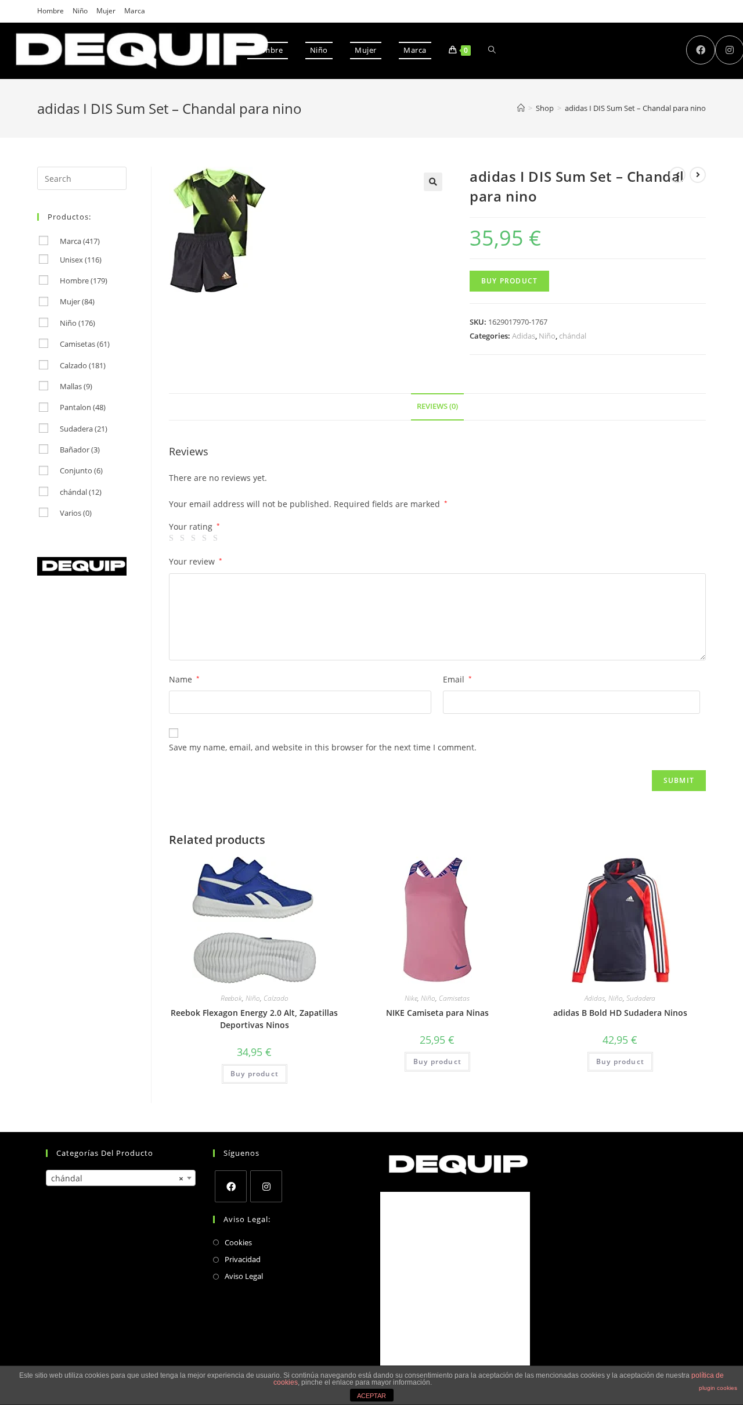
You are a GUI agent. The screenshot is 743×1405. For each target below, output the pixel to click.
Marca (134, 11)
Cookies (238, 1242)
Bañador (80, 449)
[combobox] (121, 1178)
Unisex (81, 259)
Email (457, 679)
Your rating (194, 527)
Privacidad (243, 1259)
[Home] (521, 108)
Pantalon (83, 407)
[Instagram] (266, 1186)
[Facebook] (231, 1186)
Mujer (106, 11)
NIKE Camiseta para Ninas (437, 1012)
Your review (195, 561)
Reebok (231, 998)
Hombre (50, 11)
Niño (80, 11)
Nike (411, 998)
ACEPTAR (371, 1395)
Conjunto (81, 470)
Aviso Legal (244, 1276)
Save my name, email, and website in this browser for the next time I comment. (323, 747)
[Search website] (491, 50)
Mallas (76, 386)
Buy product (509, 281)
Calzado (276, 998)
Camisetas (454, 998)
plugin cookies (718, 1388)
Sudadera (640, 998)
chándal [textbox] (117, 1178)
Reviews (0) (437, 406)
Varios (76, 513)
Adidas (523, 335)
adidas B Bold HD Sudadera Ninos (620, 1012)
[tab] (437, 407)
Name (184, 679)
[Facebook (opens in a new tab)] (700, 49)
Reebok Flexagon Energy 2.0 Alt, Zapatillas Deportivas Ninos (254, 1018)
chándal (572, 335)
